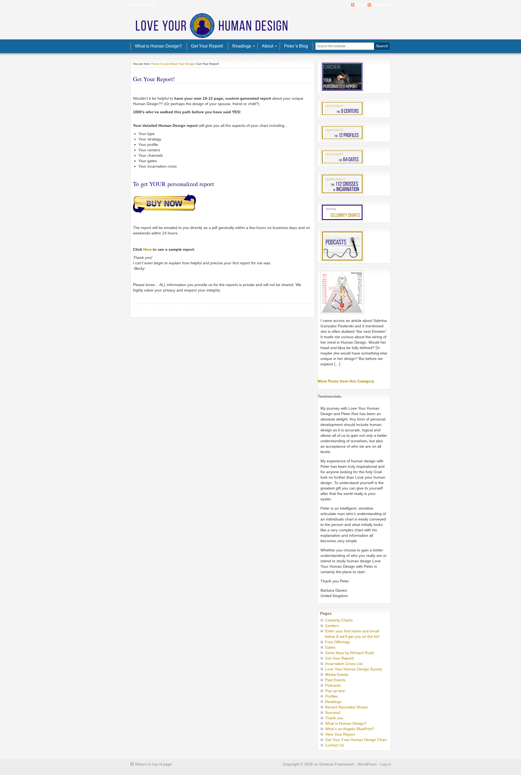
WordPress (367, 764)
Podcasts (333, 685)
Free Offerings (337, 642)
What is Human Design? (158, 46)
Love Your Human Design (260, 24)
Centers (332, 625)
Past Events (335, 680)
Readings (239, 47)
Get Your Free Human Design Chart (356, 740)
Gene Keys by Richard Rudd (349, 653)
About (265, 47)
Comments (380, 5)
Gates (330, 647)
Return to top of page (153, 764)
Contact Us (334, 745)
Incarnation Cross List (344, 663)
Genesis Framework (336, 764)
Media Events (336, 674)
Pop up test (335, 691)
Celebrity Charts (339, 620)
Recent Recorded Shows (346, 707)
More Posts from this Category (346, 381)
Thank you (334, 718)
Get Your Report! (207, 46)
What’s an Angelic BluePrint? (349, 729)
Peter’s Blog (296, 46)
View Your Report (340, 734)
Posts (360, 5)
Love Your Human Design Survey (353, 669)
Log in (385, 764)
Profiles (331, 696)
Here (147, 249)
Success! (333, 712)
